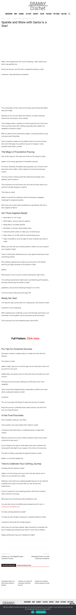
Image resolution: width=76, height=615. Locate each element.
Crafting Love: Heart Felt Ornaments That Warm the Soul (25, 583)
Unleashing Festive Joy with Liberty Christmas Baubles (8, 583)
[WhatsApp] (17, 544)
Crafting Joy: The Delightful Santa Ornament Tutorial (12, 557)
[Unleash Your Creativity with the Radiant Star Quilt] (42, 574)
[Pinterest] (12, 544)
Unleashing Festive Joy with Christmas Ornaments (40, 557)
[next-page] (6, 589)
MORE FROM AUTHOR (24, 565)
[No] (74, 610)
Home (3, 18)
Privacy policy (41, 612)
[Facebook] (3, 544)
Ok (33, 612)
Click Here (33, 338)
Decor (8, 18)
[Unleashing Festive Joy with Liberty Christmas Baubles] (8, 574)
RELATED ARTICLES (9, 565)
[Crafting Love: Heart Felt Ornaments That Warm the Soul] (25, 574)
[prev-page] (2, 589)
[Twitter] (8, 544)
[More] (22, 544)
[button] (69, 14)
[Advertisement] (25, 46)
